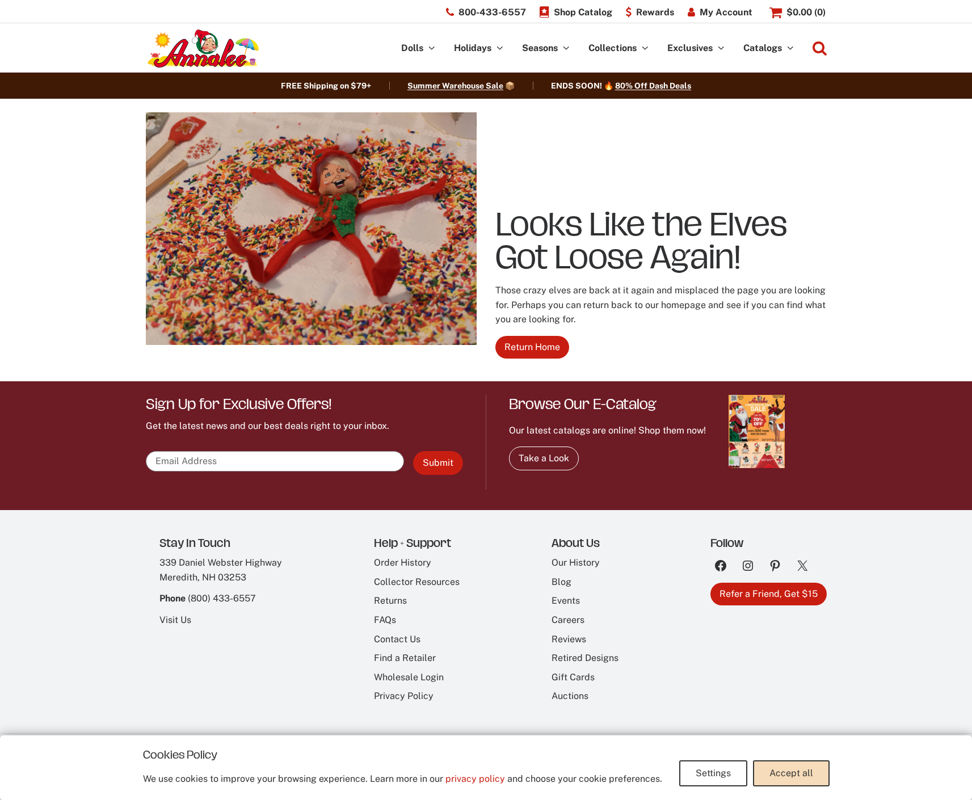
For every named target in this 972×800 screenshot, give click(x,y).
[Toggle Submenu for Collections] (645, 48)
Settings (713, 773)
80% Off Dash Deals (653, 85)
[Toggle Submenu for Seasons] (566, 48)
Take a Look (544, 458)
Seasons (540, 48)
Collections (612, 48)
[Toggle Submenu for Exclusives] (721, 48)
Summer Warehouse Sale (455, 85)
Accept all (791, 773)
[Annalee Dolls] (202, 49)
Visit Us (175, 619)
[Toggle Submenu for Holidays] (499, 48)
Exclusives (690, 48)
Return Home (532, 347)
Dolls (412, 48)
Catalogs (762, 48)
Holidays (472, 48)
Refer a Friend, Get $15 (768, 593)
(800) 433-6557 (222, 598)
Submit (438, 462)
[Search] (820, 48)
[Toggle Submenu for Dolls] (431, 48)
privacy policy (475, 778)
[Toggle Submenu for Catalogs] (790, 48)
